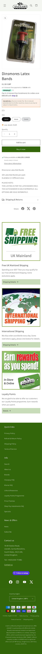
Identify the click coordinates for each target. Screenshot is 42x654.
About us (7, 469)
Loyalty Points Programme (14, 496)
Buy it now (21, 149)
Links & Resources (11, 490)
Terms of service (16, 619)
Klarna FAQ (8, 485)
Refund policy (24, 616)
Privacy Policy (9, 433)
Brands (7, 475)
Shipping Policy (10, 444)
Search (6, 464)
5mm (27, 119)
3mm (6, 119)
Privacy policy (34, 616)
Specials (7, 511)
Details (6, 411)
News (6, 526)
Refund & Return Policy (13, 438)
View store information (12, 163)
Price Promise (9, 501)
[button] (4, 5)
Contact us (8, 564)
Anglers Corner (12, 616)
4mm (16, 119)
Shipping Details (9, 282)
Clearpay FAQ (9, 480)
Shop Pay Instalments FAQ (14, 506)
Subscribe (8, 532)
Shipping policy (28, 619)
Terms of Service (10, 449)
